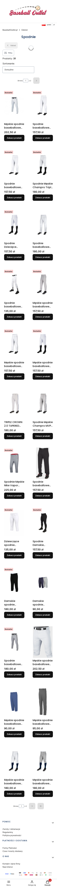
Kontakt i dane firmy (11, 864)
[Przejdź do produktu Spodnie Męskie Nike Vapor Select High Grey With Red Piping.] (14, 463)
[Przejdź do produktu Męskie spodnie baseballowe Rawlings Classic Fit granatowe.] (14, 701)
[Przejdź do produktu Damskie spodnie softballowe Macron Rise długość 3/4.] (14, 582)
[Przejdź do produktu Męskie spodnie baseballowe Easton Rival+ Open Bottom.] (14, 105)
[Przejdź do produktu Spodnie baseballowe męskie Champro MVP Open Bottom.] (43, 105)
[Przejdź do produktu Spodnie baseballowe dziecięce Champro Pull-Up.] (14, 284)
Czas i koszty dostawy (13, 851)
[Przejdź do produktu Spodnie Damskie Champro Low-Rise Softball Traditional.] (43, 523)
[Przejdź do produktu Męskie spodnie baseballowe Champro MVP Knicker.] (43, 344)
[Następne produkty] (32, 806)
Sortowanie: (9, 63)
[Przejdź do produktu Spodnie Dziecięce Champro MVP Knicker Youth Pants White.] (14, 225)
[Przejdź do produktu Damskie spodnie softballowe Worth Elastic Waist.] (43, 582)
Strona (20, 81)
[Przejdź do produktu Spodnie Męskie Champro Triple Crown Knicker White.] (43, 165)
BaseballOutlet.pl (10, 30)
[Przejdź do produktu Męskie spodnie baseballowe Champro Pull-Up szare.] (43, 284)
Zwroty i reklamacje (11, 829)
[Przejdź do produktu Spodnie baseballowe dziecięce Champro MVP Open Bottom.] (14, 165)
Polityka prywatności (12, 835)
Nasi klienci (8, 867)
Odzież (24, 30)
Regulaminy (8, 832)
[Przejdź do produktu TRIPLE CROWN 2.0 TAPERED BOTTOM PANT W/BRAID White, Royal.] (14, 403)
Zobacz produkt (14, 138)
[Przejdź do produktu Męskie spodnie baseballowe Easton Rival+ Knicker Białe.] (43, 642)
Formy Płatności (10, 848)
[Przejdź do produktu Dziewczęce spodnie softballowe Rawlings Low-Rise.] (14, 523)
